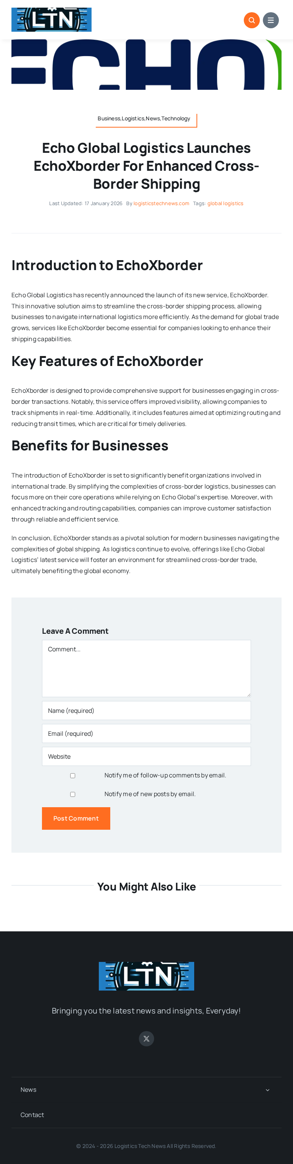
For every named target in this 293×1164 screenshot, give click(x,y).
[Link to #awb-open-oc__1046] (252, 20)
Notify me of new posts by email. (150, 794)
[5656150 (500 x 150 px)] (51, 10)
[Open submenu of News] (267, 1089)
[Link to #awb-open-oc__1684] (271, 20)
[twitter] (146, 1038)
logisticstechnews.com (161, 203)
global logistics (226, 203)
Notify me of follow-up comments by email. (166, 775)
